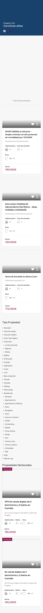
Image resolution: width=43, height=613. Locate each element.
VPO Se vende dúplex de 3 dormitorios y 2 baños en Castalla (18, 505)
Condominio (9, 424)
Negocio (8, 349)
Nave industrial (9, 376)
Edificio (6, 355)
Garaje (7, 434)
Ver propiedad (21, 492)
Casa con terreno (12, 417)
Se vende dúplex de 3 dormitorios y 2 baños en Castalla (17, 575)
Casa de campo (10, 331)
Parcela (7, 379)
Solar (6, 455)
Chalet (7, 421)
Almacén (8, 397)
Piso (6, 438)
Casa (7, 414)
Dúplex (7, 428)
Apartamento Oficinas (13, 404)
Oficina (7, 352)
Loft (5, 373)
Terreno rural (10, 441)
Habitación (8, 366)
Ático (7, 407)
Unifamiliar (9, 448)
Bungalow (9, 410)
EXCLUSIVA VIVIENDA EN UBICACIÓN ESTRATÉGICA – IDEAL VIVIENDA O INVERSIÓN (21, 207)
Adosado (7, 328)
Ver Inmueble (21, 123)
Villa (6, 452)
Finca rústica (10, 431)
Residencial (8, 393)
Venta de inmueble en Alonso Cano (21, 276)
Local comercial (11, 345)
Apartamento (10, 400)
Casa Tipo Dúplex (11, 338)
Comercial (7, 342)
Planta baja (8, 390)
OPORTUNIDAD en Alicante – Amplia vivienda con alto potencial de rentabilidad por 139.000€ (21, 134)
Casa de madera (10, 335)
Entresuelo (8, 359)
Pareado (7, 383)
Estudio (7, 362)
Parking (7, 386)
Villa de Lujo (8, 459)
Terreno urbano (11, 445)
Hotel (6, 369)
